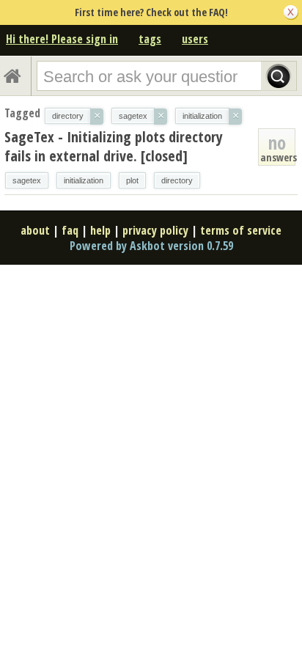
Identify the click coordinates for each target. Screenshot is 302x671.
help (100, 230)
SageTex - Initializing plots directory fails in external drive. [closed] (113, 146)
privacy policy (155, 230)
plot (132, 180)
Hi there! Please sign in (62, 39)
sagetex (26, 180)
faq (70, 230)
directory (177, 180)
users (195, 39)
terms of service (240, 230)
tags (150, 39)
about (35, 230)
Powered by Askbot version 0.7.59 (151, 246)
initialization (83, 180)
